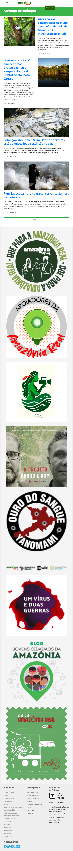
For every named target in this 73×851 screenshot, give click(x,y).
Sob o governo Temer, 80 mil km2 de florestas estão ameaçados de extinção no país (34, 141)
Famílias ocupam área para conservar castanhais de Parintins (36, 195)
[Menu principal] (7, 3)
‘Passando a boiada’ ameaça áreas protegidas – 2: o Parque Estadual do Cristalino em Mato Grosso (17, 69)
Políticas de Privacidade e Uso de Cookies (13, 808)
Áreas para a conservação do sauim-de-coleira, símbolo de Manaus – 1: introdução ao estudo (53, 26)
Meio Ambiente (32, 793)
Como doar (50, 8)
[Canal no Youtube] (12, 846)
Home (6, 805)
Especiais (30, 813)
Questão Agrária (33, 799)
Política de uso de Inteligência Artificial (12, 814)
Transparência (9, 799)
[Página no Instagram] (15, 846)
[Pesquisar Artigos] (58, 7)
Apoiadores (8, 831)
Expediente (8, 821)
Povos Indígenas (33, 796)
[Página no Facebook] (5, 846)
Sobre (6, 796)
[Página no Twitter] (8, 846)
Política (29, 802)
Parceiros (7, 827)
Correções (8, 802)
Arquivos (7, 825)
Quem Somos (9, 793)
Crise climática (32, 811)
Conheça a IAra (9, 819)
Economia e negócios (34, 805)
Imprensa (7, 834)
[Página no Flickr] (18, 846)
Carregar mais (36, 219)
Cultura (29, 807)
